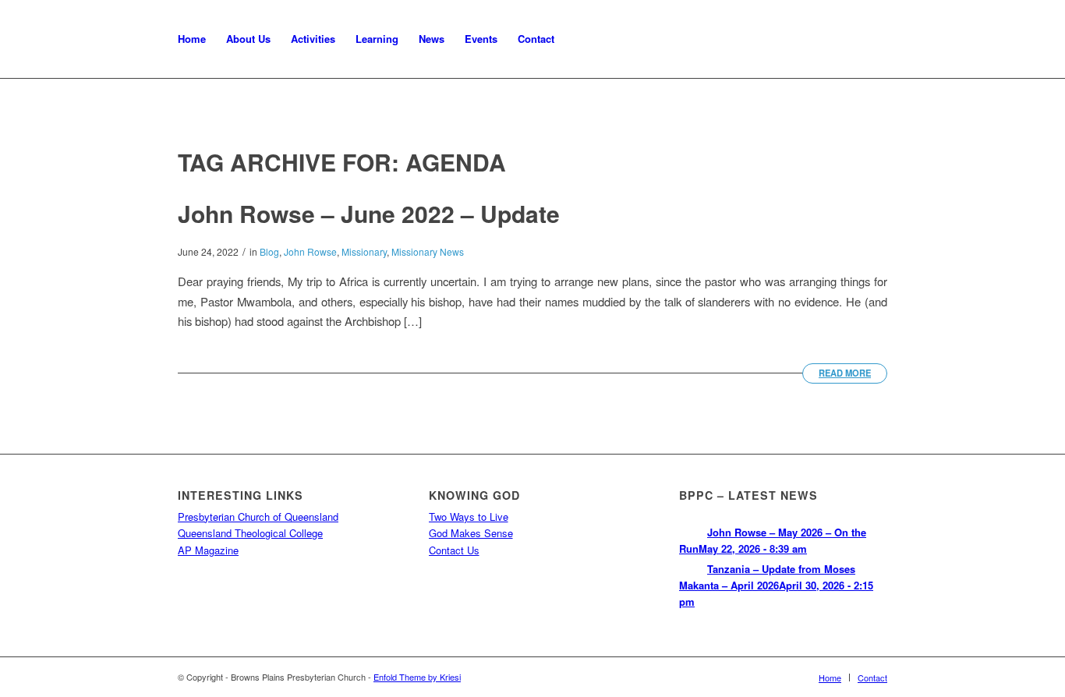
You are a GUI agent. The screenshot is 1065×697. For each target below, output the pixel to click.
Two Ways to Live (468, 516)
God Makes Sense (471, 532)
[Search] (579, 39)
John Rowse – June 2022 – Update (369, 213)
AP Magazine (208, 550)
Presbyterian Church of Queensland (258, 516)
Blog (269, 251)
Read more (845, 372)
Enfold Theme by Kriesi (417, 676)
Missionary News (427, 251)
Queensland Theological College (250, 532)
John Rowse (310, 251)
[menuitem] (192, 39)
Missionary (364, 251)
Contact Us (454, 550)
